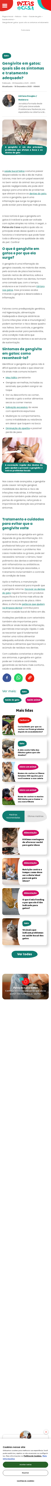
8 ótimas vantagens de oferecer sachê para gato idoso (33, 842)
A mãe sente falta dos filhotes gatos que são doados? (29, 752)
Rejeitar (25, 1472)
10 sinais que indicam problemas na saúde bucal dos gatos (32, 934)
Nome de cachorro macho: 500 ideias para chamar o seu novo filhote (31, 799)
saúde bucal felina (14, 171)
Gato (6, 56)
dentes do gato (37, 193)
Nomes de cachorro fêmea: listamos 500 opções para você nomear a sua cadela (31, 776)
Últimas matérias (35, 816)
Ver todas (24, 954)
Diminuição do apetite (18, 428)
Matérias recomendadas (13, 816)
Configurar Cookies (25, 1480)
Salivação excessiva (16, 407)
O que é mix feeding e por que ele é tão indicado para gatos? (33, 904)
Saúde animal (33, 700)
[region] (25, 1462)
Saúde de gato (12, 700)
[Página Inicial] (25, 5)
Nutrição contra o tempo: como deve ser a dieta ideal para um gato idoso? (32, 875)
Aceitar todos (25, 1464)
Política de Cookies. (33, 1456)
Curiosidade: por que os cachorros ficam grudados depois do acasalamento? (31, 729)
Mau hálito (11, 377)
